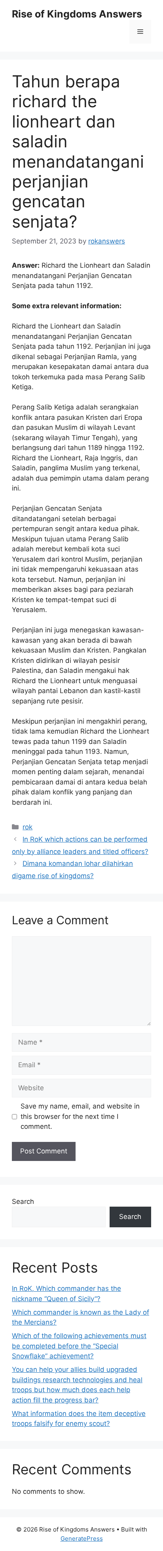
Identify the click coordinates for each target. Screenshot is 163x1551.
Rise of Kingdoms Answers (77, 14)
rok (27, 827)
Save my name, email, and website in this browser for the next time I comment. (80, 1116)
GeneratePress (82, 1538)
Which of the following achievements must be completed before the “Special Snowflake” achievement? (79, 1346)
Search (23, 1201)
